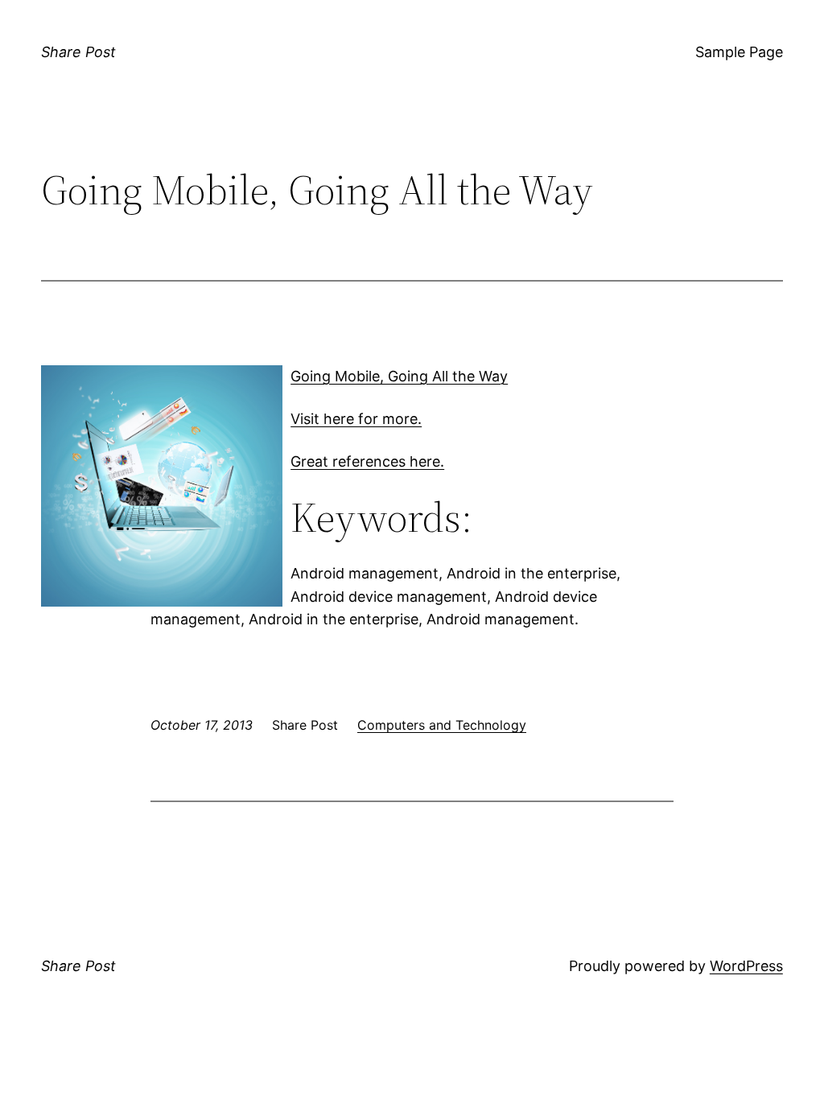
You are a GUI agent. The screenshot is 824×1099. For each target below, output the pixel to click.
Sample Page (739, 51)
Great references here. (367, 461)
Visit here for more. (356, 418)
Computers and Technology (441, 725)
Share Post (78, 51)
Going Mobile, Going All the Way (399, 376)
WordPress (746, 965)
